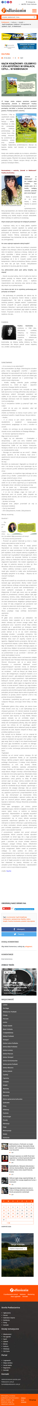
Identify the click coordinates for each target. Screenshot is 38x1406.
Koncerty (6, 1096)
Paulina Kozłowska (14, 921)
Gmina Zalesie (7, 1071)
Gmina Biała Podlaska (10, 1047)
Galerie (5, 1341)
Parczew (5, 1019)
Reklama (23, 1294)
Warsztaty (6, 1092)
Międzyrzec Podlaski (9, 1012)
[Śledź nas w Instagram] (8, 2)
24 (4, 1216)
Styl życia (6, 1351)
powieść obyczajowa (28, 921)
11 (8, 1210)
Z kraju (5, 1015)
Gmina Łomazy (8, 1050)
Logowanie (7, 1360)
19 (13, 1213)
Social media (7, 1365)
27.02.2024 (7, 58)
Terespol (6, 1040)
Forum (5, 1315)
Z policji (5, 1075)
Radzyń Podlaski (8, 1036)
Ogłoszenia (7, 1313)
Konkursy (6, 1320)
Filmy (4, 1106)
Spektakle (6, 1103)
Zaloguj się (31, 2)
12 (13, 1210)
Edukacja (6, 1349)
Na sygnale (7, 1337)
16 (31, 1210)
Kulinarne (6, 1137)
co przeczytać (10, 917)
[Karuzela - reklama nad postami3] (19, 46)
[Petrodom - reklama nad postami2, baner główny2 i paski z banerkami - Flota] (19, 36)
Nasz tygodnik (15, 1296)
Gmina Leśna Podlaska (10, 1043)
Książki (21, 22)
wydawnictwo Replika (18, 919)
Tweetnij (21, 934)
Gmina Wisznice (8, 1068)
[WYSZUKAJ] (19, 17)
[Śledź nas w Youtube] (11, 2)
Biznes (5, 1344)
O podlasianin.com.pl (11, 1294)
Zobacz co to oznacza (23, 1400)
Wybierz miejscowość (16, 1249)
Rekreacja (6, 1123)
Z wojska (6, 1082)
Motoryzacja (7, 1130)
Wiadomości (7, 1334)
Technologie (7, 1116)
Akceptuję (32, 1400)
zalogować (28, 946)
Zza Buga (6, 1008)
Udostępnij (20, 929)
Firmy (5, 1322)
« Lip (8, 1223)
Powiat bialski (7, 1026)
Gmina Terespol (8, 1057)
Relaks (5, 1134)
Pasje (4, 1127)
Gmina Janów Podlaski (10, 1064)
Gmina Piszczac (8, 1054)
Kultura (13, 22)
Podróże (5, 1113)
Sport (5, 1339)
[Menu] (34, 11)
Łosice (5, 1022)
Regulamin (6, 1368)
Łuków (5, 1005)
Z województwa (8, 1033)
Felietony (6, 1109)
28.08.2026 (11, 972)
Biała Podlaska (8, 1029)
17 (4, 1213)
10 (4, 1210)
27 (17, 1216)
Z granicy (6, 1078)
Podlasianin (5, 22)
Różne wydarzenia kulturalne (12, 1099)
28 (22, 1216)
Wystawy (6, 1089)
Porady (5, 1120)
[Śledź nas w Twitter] (5, 2)
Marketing (31, 1294)
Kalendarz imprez (9, 1318)
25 (8, 1216)
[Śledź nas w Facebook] (2, 2)
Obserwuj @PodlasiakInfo (24, 909)
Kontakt (25, 1296)
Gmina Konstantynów (10, 1061)
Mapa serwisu (7, 1363)
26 (13, 1216)
